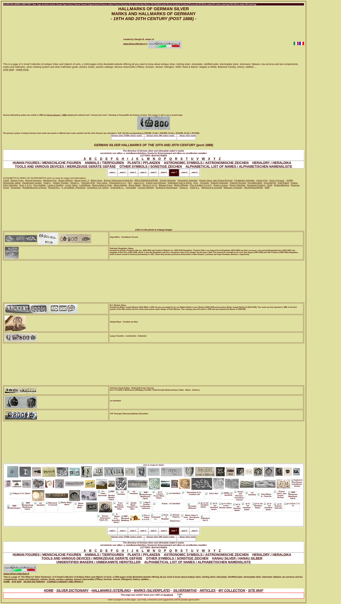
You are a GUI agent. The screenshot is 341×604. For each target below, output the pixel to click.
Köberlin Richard (238, 183)
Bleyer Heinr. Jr (82, 180)
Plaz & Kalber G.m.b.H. (201, 185)
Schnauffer (131, 188)
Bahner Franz (17, 180)
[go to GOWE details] (165, 483)
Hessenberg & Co (117, 183)
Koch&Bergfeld (255, 183)
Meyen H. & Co (150, 185)
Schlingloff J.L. (117, 188)
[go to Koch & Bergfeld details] (25, 471)
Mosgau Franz (165, 185)
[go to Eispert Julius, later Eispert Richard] (280, 495)
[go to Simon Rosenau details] (174, 483)
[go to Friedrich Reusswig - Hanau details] (8, 483)
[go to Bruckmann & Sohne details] (74, 471)
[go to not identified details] (121, 495)
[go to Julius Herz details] (212, 495)
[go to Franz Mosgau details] (283, 483)
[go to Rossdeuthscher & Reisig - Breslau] (56, 495)
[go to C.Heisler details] (16, 483)
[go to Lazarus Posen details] (49, 471)
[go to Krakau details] (170, 506)
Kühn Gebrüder (10, 185)
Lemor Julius (71, 185)
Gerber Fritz (262, 180)
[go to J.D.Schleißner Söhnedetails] (269, 471)
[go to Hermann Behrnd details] (13, 471)
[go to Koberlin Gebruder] (278, 506)
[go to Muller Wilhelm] (114, 471)
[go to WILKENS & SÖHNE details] (220, 471)
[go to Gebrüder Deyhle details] (111, 483)
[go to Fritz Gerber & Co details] (296, 471)
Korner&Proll (270, 183)
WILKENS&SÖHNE (253, 188)
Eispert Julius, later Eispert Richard (215, 180)
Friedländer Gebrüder (244, 180)
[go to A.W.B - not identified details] (153, 471)
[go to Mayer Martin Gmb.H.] (38, 495)
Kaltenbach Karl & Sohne (180, 183)
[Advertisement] (60, 43)
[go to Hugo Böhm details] (201, 483)
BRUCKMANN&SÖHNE (146, 180)
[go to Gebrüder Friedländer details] (74, 483)
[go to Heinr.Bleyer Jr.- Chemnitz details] (265, 495)
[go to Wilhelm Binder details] (130, 471)
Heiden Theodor (61, 183)
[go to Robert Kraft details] (101, 483)
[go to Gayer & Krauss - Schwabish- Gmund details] (249, 471)
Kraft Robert (283, 183)
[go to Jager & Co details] (135, 517)
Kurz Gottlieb (39, 185)
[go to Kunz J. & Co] (292, 506)
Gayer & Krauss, (277, 180)
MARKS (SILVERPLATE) (152, 590)
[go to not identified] (173, 495)
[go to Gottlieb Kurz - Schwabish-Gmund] (89, 495)
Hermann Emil (88, 183)
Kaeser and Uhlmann (156, 183)
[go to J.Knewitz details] (154, 483)
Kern (196, 183)
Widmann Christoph (233, 188)
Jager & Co (139, 183)
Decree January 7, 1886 (56, 115)
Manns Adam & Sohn (102, 185)
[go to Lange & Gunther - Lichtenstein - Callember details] (145, 506)
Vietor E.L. (195, 188)
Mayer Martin (135, 185)
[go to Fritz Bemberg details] (185, 483)
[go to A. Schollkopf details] (59, 483)
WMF (267, 188)
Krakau (294, 183)
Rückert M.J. (54, 188)
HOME (48, 590)
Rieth (269, 185)
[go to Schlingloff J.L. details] (156, 517)
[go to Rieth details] (230, 471)
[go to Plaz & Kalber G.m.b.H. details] (145, 517)
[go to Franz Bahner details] (287, 471)
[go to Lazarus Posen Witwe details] (158, 495)
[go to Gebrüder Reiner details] (38, 483)
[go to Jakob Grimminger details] (98, 471)
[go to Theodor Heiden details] (258, 471)
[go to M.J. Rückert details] (232, 483)
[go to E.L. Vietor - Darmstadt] (102, 495)
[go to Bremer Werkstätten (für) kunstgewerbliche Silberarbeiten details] (172, 471)
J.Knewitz (204, 183)
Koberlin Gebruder (219, 183)
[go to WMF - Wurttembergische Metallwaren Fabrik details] (111, 495)
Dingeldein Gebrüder (188, 180)
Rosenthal (16, 188)
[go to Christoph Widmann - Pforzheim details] (192, 506)
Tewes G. (183, 188)
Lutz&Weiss (85, 185)
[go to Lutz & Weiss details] (188, 471)
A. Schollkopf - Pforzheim (74, 188)
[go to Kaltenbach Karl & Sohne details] (205, 517)
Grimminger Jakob (12, 183)
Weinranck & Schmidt (211, 188)
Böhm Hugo (96, 180)
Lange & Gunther (55, 185)
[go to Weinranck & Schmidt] (52, 506)
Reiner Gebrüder (238, 185)
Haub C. (47, 183)
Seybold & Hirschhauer (167, 188)
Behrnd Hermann (33, 180)
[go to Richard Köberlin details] (26, 483)
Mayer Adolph (120, 185)
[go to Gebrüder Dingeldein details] (218, 483)
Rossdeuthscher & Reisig (34, 188)
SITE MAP (255, 590)
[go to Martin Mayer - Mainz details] (66, 506)
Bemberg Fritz (50, 180)
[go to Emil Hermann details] (121, 483)
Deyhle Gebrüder (168, 180)
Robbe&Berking (281, 185)
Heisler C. (75, 183)
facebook (168, 595)
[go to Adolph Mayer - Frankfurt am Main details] (132, 506)
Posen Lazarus (221, 185)
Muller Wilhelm (181, 185)
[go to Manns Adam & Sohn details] (190, 517)
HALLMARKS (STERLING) (111, 590)
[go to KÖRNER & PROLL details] (90, 483)
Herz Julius (102, 183)
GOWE (289, 180)
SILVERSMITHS (185, 590)
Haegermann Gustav (32, 183)
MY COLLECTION (231, 590)
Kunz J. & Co (25, 185)
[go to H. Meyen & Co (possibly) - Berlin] (141, 471)
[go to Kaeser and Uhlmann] (74, 495)
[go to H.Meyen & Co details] (20, 495)
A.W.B (6, 180)
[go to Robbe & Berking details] (36, 471)
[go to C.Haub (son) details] (86, 471)
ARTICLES (208, 590)
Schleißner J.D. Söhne (98, 188)
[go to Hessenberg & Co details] (193, 495)
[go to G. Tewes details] (137, 483)
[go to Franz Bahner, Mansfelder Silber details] (119, 506)
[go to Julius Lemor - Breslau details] (225, 506)
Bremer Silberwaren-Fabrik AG (118, 180)
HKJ (130, 183)
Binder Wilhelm (65, 180)
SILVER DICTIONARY (72, 590)
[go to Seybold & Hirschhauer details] (297, 483)
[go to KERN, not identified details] (227, 495)
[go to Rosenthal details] (265, 483)
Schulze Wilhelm (146, 188)
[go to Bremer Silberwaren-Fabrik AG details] (247, 483)
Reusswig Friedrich (256, 185)
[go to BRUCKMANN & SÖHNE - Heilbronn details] (240, 471)
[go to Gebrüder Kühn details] (279, 471)
